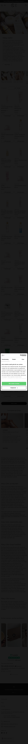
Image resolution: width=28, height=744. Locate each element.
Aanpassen (13, 387)
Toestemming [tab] (5, 359)
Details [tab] (14, 359)
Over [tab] (23, 359)
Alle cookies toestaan (14, 383)
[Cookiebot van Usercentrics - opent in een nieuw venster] (20, 355)
